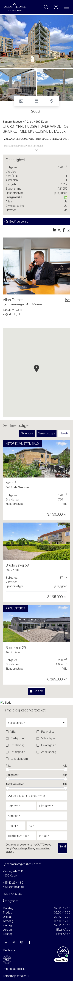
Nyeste (64, 433)
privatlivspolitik (23, 848)
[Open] (63, 722)
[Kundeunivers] (56, 7)
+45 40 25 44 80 (13, 310)
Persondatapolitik (14, 968)
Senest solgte (46, 433)
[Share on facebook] (64, 230)
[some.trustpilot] (6, 942)
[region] (36, 372)
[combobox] (33, 724)
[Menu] (65, 7)
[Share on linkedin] (54, 230)
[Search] (46, 7)
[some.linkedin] (14, 942)
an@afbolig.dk (12, 314)
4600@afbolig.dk (13, 887)
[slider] (7, 769)
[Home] (20, 7)
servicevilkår (43, 848)
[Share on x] (59, 230)
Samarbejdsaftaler (14, 976)
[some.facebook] (29, 942)
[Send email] (68, 230)
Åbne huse (27, 433)
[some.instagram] (21, 942)
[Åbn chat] (63, 952)
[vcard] (67, 302)
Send (62, 846)
